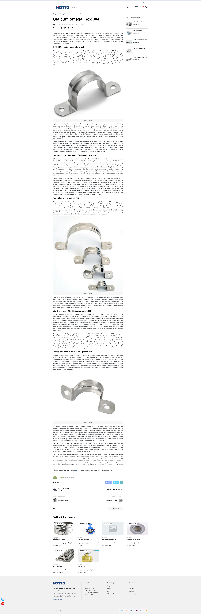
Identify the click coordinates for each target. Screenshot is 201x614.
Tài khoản (55, 2)
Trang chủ (109, 586)
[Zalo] (2, 599)
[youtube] (121, 489)
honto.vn (77, 470)
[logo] (62, 7)
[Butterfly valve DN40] (113, 528)
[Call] (2, 603)
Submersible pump (138, 21)
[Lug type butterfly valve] (88, 528)
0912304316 (135, 2)
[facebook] (113, 489)
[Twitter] (116, 489)
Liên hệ (108, 591)
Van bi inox (131, 591)
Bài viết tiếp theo (115, 497)
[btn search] (127, 7)
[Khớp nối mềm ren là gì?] (129, 59)
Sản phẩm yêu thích (63, 2)
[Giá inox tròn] (63, 555)
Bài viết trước (59, 497)
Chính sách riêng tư (112, 594)
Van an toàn (132, 586)
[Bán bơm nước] (129, 33)
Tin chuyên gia (59, 523)
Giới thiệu (109, 588)
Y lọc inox (131, 588)
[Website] (114, 489)
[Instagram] (119, 489)
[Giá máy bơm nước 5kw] (129, 42)
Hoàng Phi (64, 24)
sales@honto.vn (144, 2)
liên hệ (109, 147)
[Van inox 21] (88, 555)
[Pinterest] (118, 489)
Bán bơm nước (137, 30)
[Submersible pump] (129, 24)
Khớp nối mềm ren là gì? (140, 57)
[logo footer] (65, 583)
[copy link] (72, 28)
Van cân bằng (132, 594)
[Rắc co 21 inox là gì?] (129, 51)
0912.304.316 (88, 586)
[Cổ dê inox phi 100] (63, 528)
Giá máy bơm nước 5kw (140, 39)
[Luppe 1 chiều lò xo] (137, 528)
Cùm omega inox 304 (59, 51)
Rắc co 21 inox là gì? (139, 48)
